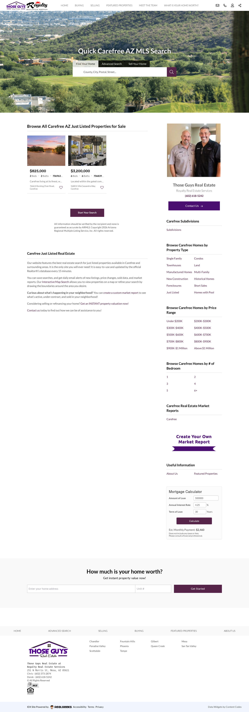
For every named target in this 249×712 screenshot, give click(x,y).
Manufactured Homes (179, 272)
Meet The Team (148, 5)
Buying (79, 5)
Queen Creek (158, 646)
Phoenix (124, 646)
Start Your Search (87, 212)
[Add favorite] (61, 187)
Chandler (94, 641)
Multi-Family (201, 272)
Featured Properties (119, 5)
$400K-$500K (202, 327)
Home (64, 5)
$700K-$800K (175, 341)
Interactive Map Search (55, 281)
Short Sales (200, 285)
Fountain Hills (127, 641)
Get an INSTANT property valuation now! (104, 303)
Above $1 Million (204, 348)
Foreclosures (174, 285)
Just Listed (173, 292)
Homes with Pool (204, 292)
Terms (91, 706)
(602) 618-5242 (194, 195)
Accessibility (79, 706)
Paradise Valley (97, 646)
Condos (198, 258)
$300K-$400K (175, 327)
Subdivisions (174, 229)
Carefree (172, 419)
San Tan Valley (189, 646)
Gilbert (154, 641)
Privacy (99, 706)
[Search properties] (171, 72)
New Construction (177, 278)
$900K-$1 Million (177, 348)
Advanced (112, 63)
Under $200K (174, 321)
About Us (172, 473)
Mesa (184, 641)
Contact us (33, 310)
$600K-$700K (202, 334)
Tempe (123, 650)
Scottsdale (94, 650)
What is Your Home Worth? (181, 5)
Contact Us (192, 205)
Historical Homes (204, 278)
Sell (137, 63)
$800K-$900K (202, 341)
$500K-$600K (175, 334)
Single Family (174, 258)
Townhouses (174, 265)
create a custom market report (120, 292)
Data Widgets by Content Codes (225, 706)
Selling (95, 5)
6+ (195, 390)
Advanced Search (59, 630)
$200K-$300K (202, 321)
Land (197, 265)
